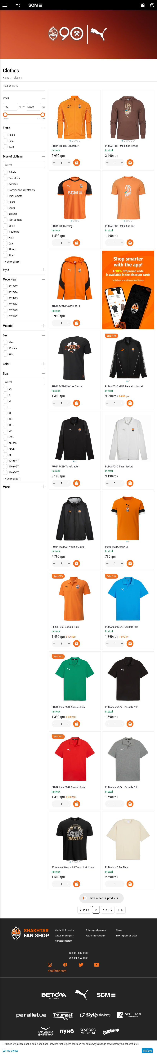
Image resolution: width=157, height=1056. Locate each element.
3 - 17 (120, 909)
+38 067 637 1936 (78, 952)
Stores (119, 930)
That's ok (147, 1050)
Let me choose (10, 1050)
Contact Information (64, 930)
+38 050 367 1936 (78, 958)
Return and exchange (95, 935)
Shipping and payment (96, 930)
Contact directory (63, 941)
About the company (64, 935)
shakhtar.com (57, 971)
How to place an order (126, 935)
